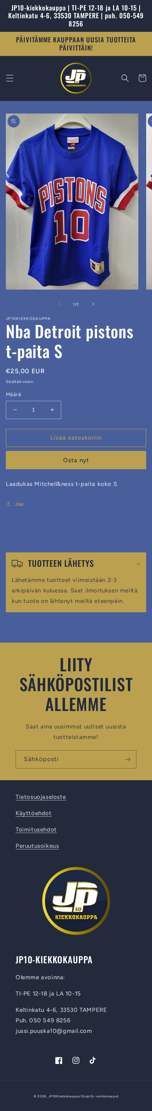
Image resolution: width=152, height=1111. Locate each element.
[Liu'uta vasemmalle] (58, 304)
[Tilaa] (127, 759)
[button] (9, 78)
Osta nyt (76, 460)
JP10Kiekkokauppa (64, 1096)
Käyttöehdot (34, 813)
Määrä (13, 394)
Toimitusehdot (36, 829)
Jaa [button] (19, 504)
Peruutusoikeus (37, 845)
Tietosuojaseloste (41, 796)
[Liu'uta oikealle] (93, 304)
